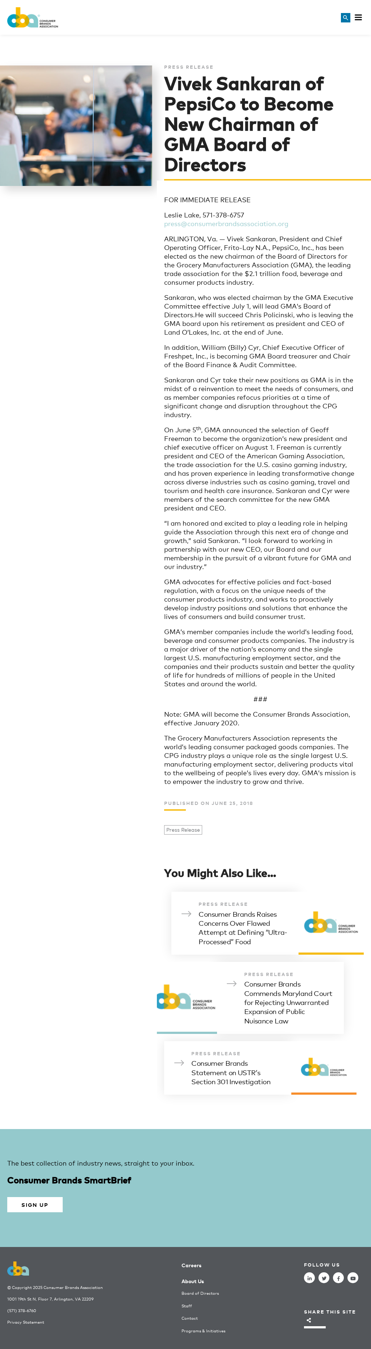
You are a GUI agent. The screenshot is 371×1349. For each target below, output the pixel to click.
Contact (190, 1318)
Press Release (183, 829)
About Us (193, 1280)
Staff (187, 1305)
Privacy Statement (25, 1322)
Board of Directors (200, 1293)
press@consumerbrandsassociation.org (226, 223)
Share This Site (330, 1311)
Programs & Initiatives (203, 1330)
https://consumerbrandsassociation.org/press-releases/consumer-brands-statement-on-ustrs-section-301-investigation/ (260, 1068)
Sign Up (34, 1204)
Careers (191, 1264)
